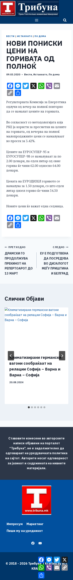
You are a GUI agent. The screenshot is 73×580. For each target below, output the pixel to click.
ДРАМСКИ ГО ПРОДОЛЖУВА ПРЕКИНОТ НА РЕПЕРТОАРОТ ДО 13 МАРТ (19, 260)
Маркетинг (34, 524)
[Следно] (62, 355)
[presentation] (36, 328)
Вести (10, 36)
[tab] (29, 407)
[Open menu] (36, 20)
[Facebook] (33, 543)
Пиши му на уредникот (25, 531)
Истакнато (24, 36)
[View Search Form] (64, 20)
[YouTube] (40, 543)
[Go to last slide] (11, 355)
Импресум (15, 524)
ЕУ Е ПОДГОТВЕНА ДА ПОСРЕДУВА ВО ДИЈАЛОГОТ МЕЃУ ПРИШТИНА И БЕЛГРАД (54, 260)
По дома (40, 36)
